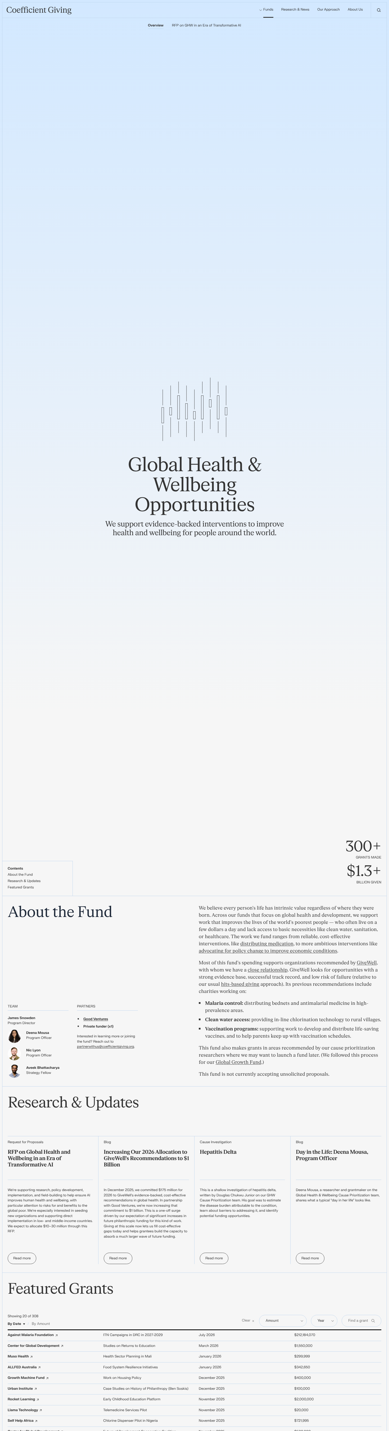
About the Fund (20, 875)
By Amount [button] (41, 1324)
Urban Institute (20, 1389)
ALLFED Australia (22, 1367)
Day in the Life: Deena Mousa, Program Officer (332, 1155)
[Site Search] (379, 10)
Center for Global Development (34, 1346)
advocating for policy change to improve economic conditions (268, 951)
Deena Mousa (37, 1033)
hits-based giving (240, 984)
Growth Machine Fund (26, 1378)
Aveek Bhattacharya (43, 1068)
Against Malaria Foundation (31, 1335)
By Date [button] (14, 1324)
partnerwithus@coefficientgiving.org (105, 1047)
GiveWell (367, 963)
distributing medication (266, 944)
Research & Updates (24, 881)
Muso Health (18, 1357)
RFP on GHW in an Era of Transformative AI (206, 26)
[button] (248, 1321)
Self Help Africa (21, 1421)
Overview (156, 26)
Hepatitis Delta (218, 1152)
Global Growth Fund (238, 1062)
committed (149, 1190)
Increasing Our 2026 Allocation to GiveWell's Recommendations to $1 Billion (146, 1158)
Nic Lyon (33, 1050)
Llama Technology (23, 1410)
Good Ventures (95, 1019)
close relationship (267, 970)
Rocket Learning (21, 1399)
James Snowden (21, 1018)
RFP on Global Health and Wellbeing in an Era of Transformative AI (39, 1158)
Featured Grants (21, 887)
